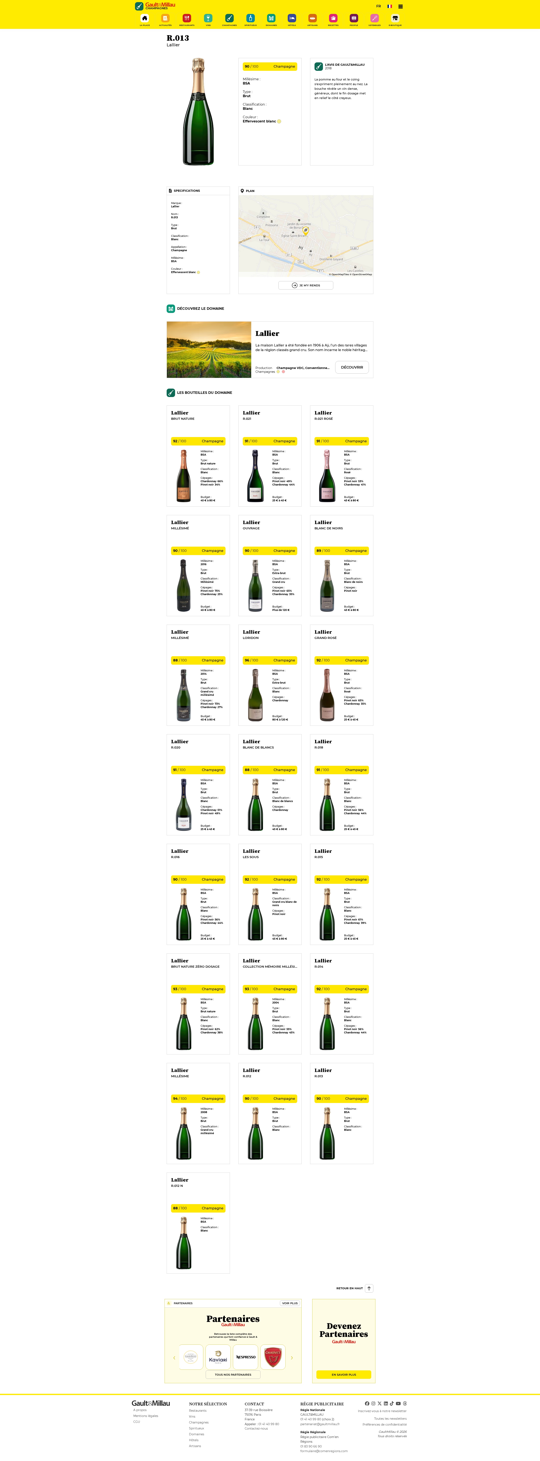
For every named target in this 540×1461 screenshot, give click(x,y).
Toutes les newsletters (390, 1419)
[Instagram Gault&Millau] (373, 1403)
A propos (140, 1410)
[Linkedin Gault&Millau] (386, 1403)
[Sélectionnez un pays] (389, 6)
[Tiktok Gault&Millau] (392, 1403)
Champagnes (199, 1422)
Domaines (196, 1434)
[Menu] (400, 6)
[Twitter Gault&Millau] (379, 1403)
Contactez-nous (256, 1428)
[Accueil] (160, 5)
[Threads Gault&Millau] (405, 1403)
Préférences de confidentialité (385, 1424)
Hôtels (193, 1440)
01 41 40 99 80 (268, 1424)
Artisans (195, 1446)
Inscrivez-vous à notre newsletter (382, 1411)
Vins (192, 1416)
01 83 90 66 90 (311, 1446)
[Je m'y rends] (306, 240)
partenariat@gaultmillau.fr (320, 1424)
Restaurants (198, 1411)
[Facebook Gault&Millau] (367, 1403)
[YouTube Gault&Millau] (398, 1403)
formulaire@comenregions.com (324, 1451)
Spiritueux (196, 1428)
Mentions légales (145, 1416)
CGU (136, 1422)
